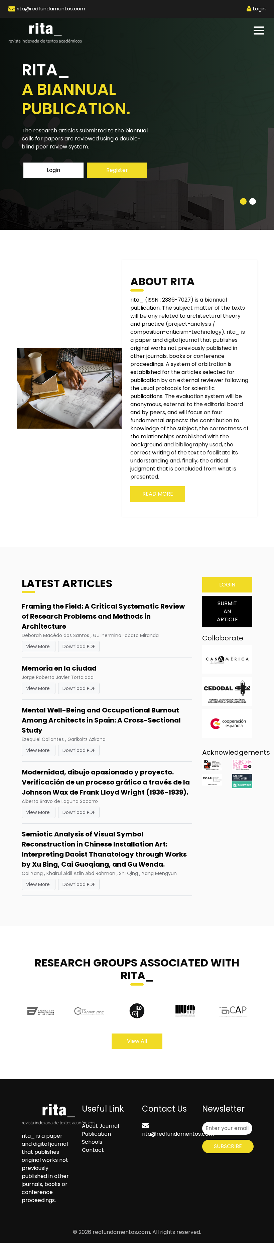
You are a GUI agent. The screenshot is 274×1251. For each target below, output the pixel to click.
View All (137, 1041)
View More (38, 646)
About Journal (100, 1126)
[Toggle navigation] (259, 30)
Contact (93, 1150)
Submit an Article (227, 611)
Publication (96, 1134)
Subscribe (228, 1146)
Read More (157, 494)
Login (53, 170)
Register (117, 170)
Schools (92, 1142)
